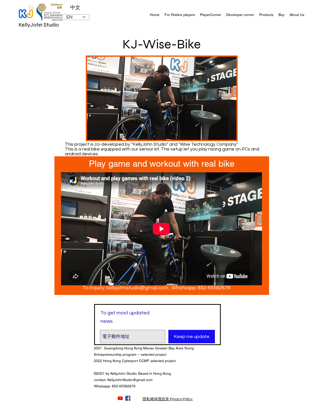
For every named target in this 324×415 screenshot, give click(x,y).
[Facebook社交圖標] (127, 398)
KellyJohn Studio (38, 25)
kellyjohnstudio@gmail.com (137, 287)
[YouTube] (120, 398)
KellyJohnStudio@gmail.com (130, 380)
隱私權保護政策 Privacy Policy (168, 399)
